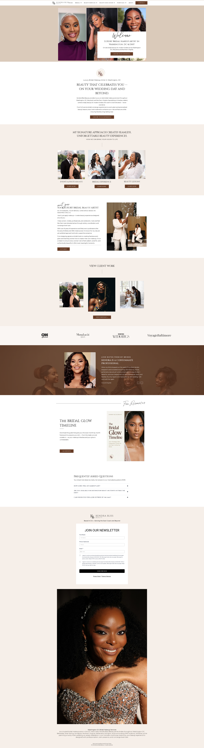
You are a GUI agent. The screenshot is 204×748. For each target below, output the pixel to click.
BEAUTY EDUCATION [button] (106, 3)
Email (81, 548)
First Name (82, 534)
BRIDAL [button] (77, 3)
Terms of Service (106, 576)
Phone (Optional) (84, 541)
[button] (96, 3)
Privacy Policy (97, 576)
